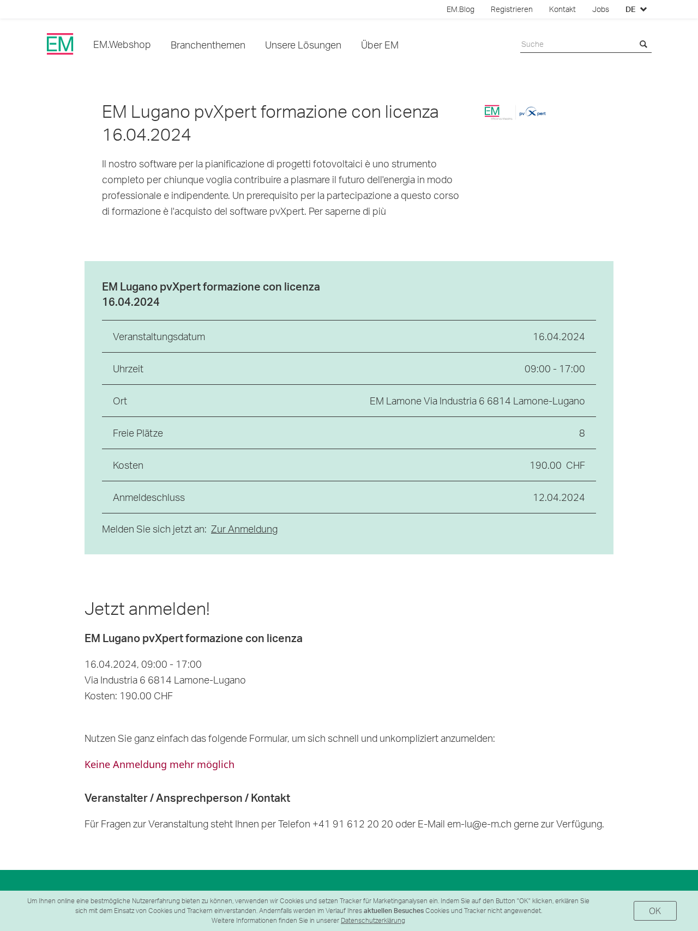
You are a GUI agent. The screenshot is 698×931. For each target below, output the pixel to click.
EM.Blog (460, 9)
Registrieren (512, 9)
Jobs (600, 9)
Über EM (380, 44)
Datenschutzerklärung (373, 920)
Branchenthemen (208, 44)
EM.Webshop (122, 44)
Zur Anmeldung (244, 528)
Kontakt (562, 9)
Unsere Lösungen (303, 44)
